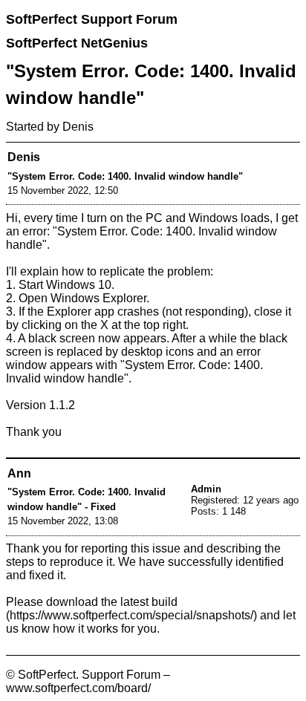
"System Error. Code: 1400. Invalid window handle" (125, 176)
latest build (149, 602)
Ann (19, 473)
